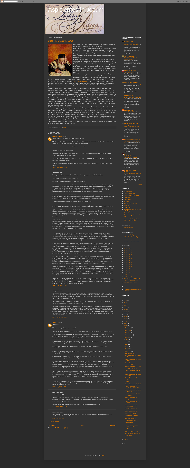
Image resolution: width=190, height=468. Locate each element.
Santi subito (128, 429)
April (126, 346)
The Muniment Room (129, 213)
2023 (125, 300)
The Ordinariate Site (129, 239)
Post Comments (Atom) (61, 428)
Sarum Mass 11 (128, 268)
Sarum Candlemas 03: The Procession (132, 405)
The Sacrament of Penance (132, 433)
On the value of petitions (131, 420)
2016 (125, 307)
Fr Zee (126, 154)
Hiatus (127, 381)
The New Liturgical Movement (132, 215)
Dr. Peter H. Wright (57, 136)
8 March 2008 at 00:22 (58, 418)
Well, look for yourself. (81, 81)
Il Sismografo (127, 199)
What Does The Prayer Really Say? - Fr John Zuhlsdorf (132, 219)
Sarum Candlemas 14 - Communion (131, 363)
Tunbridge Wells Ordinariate (131, 241)
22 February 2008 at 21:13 (59, 406)
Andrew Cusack (128, 191)
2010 (125, 321)
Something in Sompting (131, 415)
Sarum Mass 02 (128, 250)
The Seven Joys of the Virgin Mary (132, 84)
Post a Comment (54, 421)
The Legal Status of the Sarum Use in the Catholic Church (132, 279)
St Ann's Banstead (128, 227)
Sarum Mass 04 (128, 254)
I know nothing (129, 422)
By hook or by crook (130, 413)
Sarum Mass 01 (128, 248)
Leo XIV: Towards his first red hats (132, 97)
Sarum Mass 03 (128, 252)
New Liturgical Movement (131, 82)
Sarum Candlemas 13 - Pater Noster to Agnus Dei (133, 367)
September (128, 335)
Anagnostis (55, 322)
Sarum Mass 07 (128, 260)
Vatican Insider (128, 217)
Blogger (102, 455)
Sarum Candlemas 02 (131, 409)
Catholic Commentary (129, 193)
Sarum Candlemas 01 (131, 411)
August (127, 337)
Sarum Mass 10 (128, 266)
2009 (125, 323)
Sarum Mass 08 (128, 262)
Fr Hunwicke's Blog (129, 235)
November (128, 330)
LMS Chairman (128, 110)
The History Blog (129, 56)
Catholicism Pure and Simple (131, 195)
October (127, 332)
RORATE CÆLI (128, 41)
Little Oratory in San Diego (131, 203)
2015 (125, 309)
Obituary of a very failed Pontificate (132, 173)
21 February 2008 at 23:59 (59, 317)
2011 (125, 319)
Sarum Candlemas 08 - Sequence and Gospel (132, 387)
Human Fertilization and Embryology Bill (131, 425)
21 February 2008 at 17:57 (59, 285)
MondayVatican (128, 95)
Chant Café (127, 197)
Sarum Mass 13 (128, 272)
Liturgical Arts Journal (130, 70)
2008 (125, 326)
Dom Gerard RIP (129, 353)
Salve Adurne (128, 435)
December (128, 328)
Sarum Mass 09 (128, 264)
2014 (125, 312)
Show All (140, 184)
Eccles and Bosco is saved (132, 139)
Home (82, 425)
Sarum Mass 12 (128, 270)
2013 (125, 314)
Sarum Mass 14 (128, 274)
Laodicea (126, 201)
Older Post (113, 425)
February (128, 351)
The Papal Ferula (128, 72)
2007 (125, 439)
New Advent (127, 205)
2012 (125, 316)
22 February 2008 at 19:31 (59, 387)
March (127, 349)
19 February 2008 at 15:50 (59, 167)
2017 (125, 305)
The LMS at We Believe (130, 111)
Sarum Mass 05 (128, 256)
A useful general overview (131, 282)
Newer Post (51, 425)
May (126, 344)
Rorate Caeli (127, 207)
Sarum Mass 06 (128, 258)
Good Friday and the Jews (60, 41)
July (126, 339)
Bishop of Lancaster (130, 418)
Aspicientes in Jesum (76, 9)
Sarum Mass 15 (128, 276)
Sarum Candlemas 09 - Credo (133, 384)
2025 (125, 298)
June (126, 342)
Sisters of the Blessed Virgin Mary (133, 237)
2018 (125, 302)
